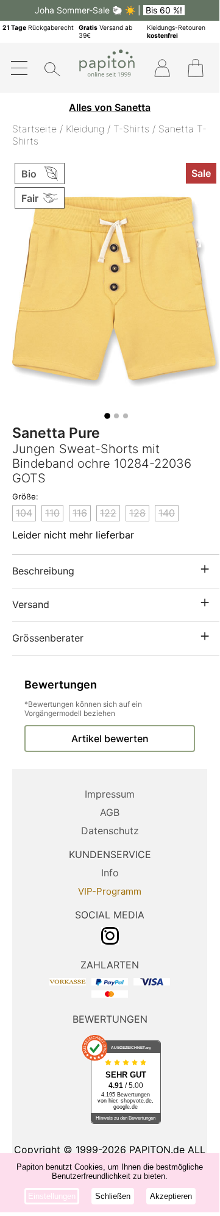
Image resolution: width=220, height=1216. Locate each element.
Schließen (112, 1196)
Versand (30, 604)
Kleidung (85, 129)
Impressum (110, 794)
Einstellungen (52, 1196)
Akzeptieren (171, 1196)
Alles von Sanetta (110, 107)
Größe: (25, 496)
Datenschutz (110, 830)
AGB (109, 812)
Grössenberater (47, 638)
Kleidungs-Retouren (176, 32)
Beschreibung (43, 571)
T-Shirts (131, 129)
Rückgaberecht (38, 28)
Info (110, 873)
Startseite (34, 129)
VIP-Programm (109, 891)
